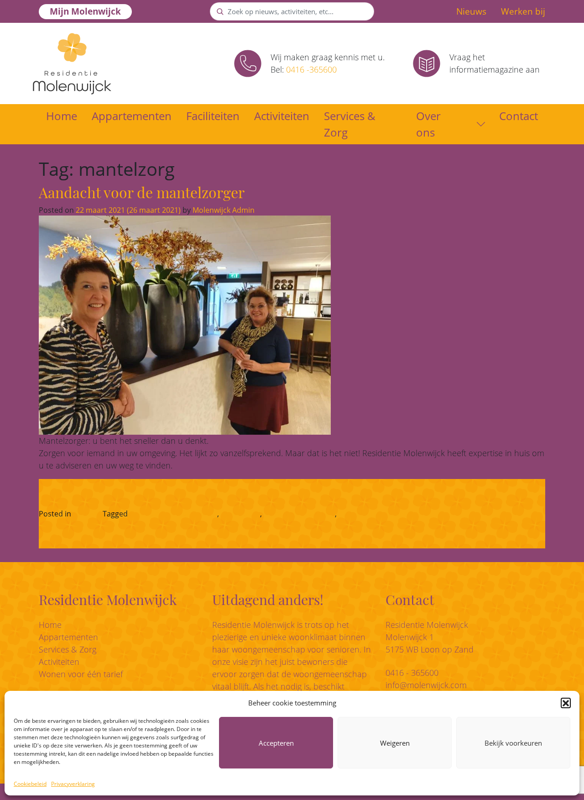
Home (61, 115)
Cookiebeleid (30, 784)
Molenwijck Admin (223, 210)
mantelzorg (240, 514)
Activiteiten (281, 115)
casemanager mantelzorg (173, 514)
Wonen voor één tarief (81, 673)
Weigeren (395, 742)
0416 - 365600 (412, 672)
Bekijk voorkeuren (513, 742)
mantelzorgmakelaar (299, 514)
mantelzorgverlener (373, 514)
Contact (518, 115)
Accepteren (276, 742)
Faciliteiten (213, 115)
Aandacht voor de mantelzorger (142, 192)
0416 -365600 (311, 69)
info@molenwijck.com (426, 684)
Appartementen (132, 115)
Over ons (428, 124)
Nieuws (471, 11)
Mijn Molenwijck (85, 11)
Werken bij (523, 11)
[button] (565, 702)
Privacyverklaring (73, 784)
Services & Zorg (349, 124)
